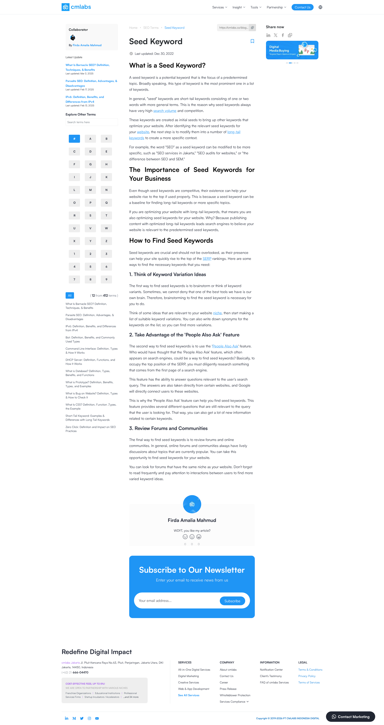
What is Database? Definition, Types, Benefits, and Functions (88, 373)
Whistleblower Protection (235, 695)
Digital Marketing (188, 676)
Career (224, 682)
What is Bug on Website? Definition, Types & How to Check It (92, 395)
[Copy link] (290, 35)
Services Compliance (232, 701)
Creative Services (188, 682)
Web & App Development (193, 688)
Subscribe (232, 601)
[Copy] (252, 27)
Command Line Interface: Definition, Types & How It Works (92, 350)
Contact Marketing (354, 716)
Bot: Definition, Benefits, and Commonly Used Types (90, 339)
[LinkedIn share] (268, 35)
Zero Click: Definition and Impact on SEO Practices (91, 429)
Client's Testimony (271, 676)
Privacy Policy (307, 676)
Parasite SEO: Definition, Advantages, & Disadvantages (90, 317)
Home (133, 28)
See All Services (188, 695)
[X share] (275, 35)
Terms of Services (309, 682)
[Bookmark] (252, 41)
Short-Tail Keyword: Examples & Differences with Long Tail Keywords (88, 417)
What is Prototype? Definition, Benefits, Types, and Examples (89, 384)
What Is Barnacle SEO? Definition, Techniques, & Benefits (86, 305)
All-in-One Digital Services (194, 669)
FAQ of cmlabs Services (274, 682)
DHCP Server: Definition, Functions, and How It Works (90, 361)
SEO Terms (151, 28)
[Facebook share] (282, 35)
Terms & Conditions (310, 669)
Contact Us (226, 676)
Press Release (228, 688)
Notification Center (271, 669)
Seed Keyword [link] (174, 28)
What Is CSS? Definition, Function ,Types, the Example (91, 406)
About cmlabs (228, 669)
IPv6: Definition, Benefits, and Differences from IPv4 (91, 328)
